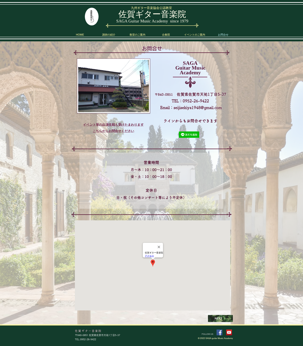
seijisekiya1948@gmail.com (198, 108)
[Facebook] (219, 332)
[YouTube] (229, 332)
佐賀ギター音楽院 (152, 14)
